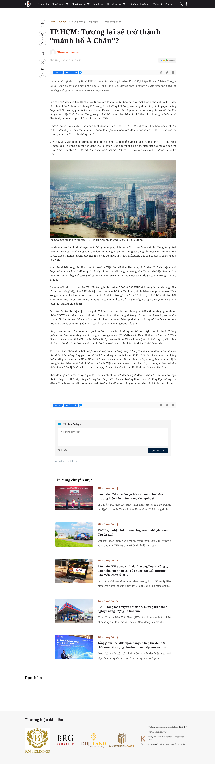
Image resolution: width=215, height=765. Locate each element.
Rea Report (98, 4)
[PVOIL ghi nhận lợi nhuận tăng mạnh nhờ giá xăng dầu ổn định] (74, 534)
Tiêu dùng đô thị (113, 21)
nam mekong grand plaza (167, 727)
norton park (171, 737)
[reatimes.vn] (28, 4)
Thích (73, 72)
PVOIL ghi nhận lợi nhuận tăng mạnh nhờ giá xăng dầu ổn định (133, 532)
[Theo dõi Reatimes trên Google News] (167, 61)
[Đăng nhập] (187, 5)
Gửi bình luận (158, 450)
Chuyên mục (58, 4)
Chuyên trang (79, 4)
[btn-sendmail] (173, 72)
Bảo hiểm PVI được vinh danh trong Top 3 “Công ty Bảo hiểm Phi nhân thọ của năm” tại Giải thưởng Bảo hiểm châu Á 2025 (133, 571)
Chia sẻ (58, 72)
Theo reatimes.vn (68, 52)
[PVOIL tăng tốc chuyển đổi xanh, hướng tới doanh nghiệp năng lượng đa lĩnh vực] (74, 611)
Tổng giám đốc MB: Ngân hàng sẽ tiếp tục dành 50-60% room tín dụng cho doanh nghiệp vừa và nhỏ (132, 645)
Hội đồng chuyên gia (139, 4)
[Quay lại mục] (42, 23)
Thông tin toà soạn (163, 4)
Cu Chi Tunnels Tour (157, 732)
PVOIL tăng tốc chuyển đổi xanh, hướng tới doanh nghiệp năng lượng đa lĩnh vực (132, 609)
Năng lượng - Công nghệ (85, 21)
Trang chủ (43, 4)
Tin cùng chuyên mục (74, 480)
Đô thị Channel (58, 21)
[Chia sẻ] (42, 34)
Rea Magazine (114, 4)
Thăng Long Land (166, 744)
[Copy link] (42, 42)
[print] (42, 53)
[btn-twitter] (167, 72)
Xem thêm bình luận (66, 461)
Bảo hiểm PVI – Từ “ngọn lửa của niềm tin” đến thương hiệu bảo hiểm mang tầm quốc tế (130, 496)
